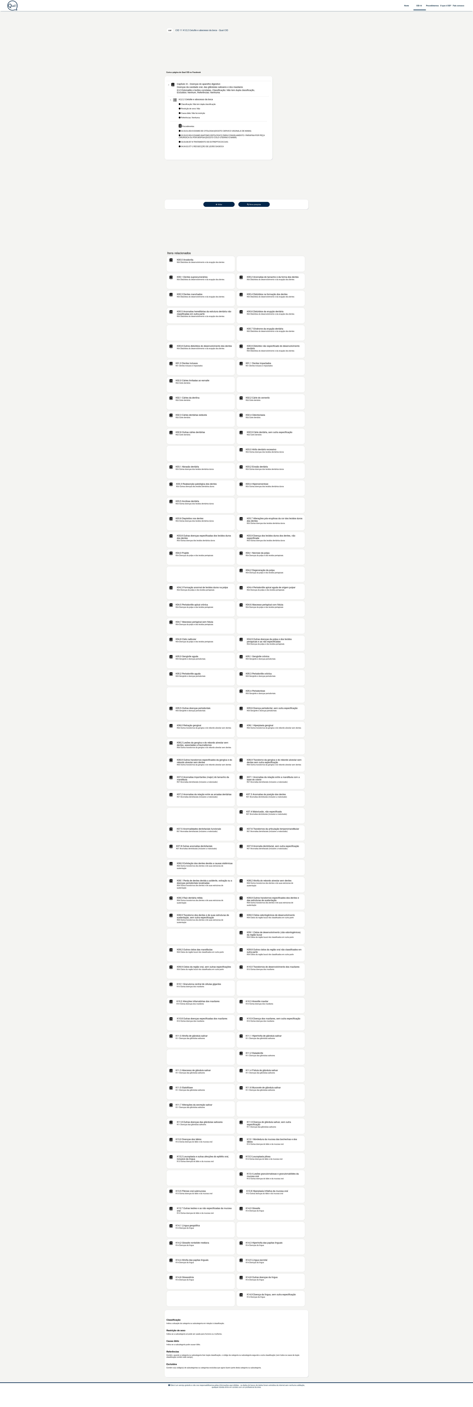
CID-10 (419, 5)
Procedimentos (432, 5)
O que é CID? (445, 5)
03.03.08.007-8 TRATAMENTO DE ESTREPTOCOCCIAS (204, 142)
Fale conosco (458, 5)
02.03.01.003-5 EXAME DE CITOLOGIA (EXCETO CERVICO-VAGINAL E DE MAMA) (216, 131)
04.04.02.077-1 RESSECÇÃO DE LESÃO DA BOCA (202, 146)
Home (406, 5)
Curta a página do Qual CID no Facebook (183, 72)
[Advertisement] (236, 52)
